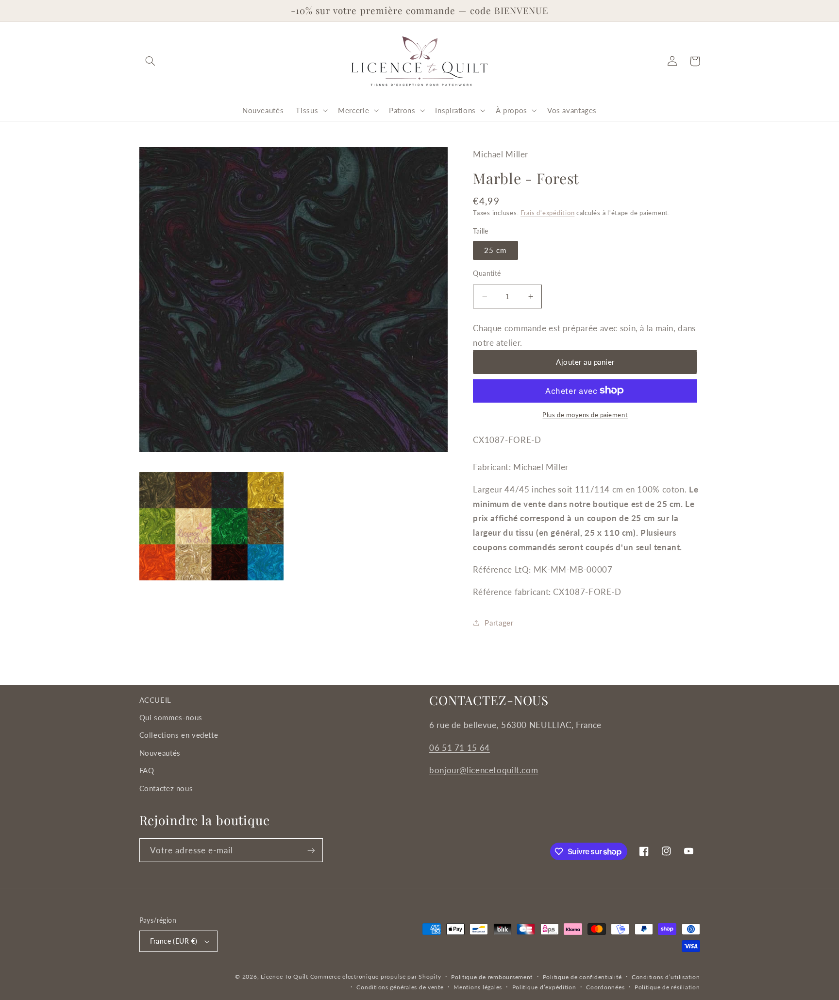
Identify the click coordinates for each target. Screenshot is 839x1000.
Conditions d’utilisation (666, 977)
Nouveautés (160, 752)
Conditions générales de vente (399, 987)
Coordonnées (605, 987)
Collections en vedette (178, 734)
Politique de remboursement (492, 977)
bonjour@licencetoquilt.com (483, 770)
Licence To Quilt (284, 976)
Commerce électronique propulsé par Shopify (375, 976)
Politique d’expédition (544, 987)
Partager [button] (499, 622)
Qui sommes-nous (170, 717)
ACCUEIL (155, 699)
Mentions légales (477, 987)
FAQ (146, 770)
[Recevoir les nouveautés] (311, 850)
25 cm (495, 249)
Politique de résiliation (667, 987)
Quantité (487, 273)
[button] (150, 61)
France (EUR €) (174, 941)
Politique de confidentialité (582, 977)
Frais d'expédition (547, 213)
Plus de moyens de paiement (585, 414)
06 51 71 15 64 (459, 748)
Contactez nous (166, 788)
